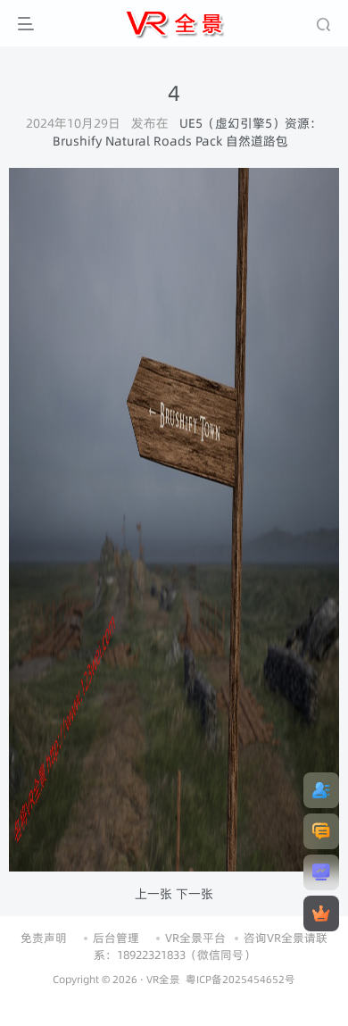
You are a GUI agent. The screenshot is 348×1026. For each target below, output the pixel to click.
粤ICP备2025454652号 (240, 979)
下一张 (194, 894)
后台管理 (116, 938)
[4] (174, 519)
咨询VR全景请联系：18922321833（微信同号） (211, 946)
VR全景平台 (195, 938)
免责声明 (44, 938)
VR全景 (163, 979)
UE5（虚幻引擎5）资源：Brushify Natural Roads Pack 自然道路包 (187, 132)
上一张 (153, 894)
